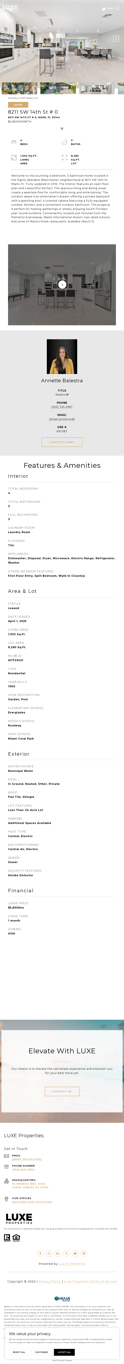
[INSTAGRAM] (49, 1253)
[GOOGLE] (84, 1253)
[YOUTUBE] (75, 1253)
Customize (41, 1352)
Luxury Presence (72, 1264)
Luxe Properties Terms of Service (90, 1281)
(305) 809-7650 (23, 1169)
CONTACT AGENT (62, 442)
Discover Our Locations (32, 1202)
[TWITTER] (66, 1253)
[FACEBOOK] (40, 1253)
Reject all (19, 1352)
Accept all (64, 1352)
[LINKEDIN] (57, 1253)
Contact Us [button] (62, 1091)
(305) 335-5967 (62, 407)
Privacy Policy (50, 1281)
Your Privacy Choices (62, 1360)
